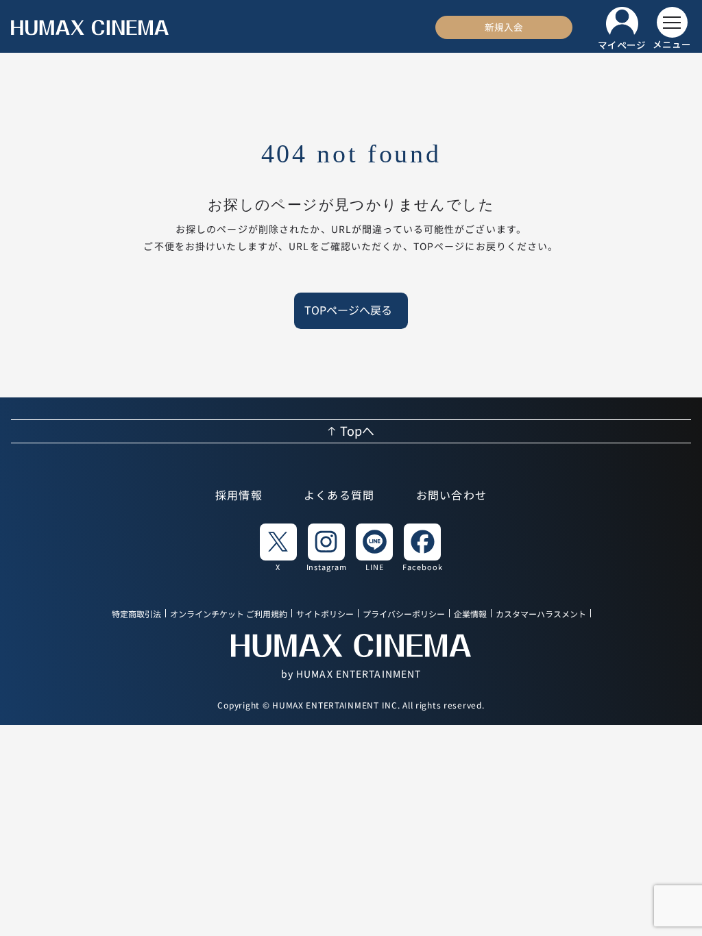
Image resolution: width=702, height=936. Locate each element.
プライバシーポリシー (404, 614)
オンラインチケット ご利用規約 (228, 614)
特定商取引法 (136, 614)
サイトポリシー (325, 614)
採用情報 (239, 495)
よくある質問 (339, 495)
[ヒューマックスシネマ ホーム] (90, 28)
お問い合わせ (451, 495)
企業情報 (470, 614)
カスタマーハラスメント (541, 614)
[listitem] (278, 547)
